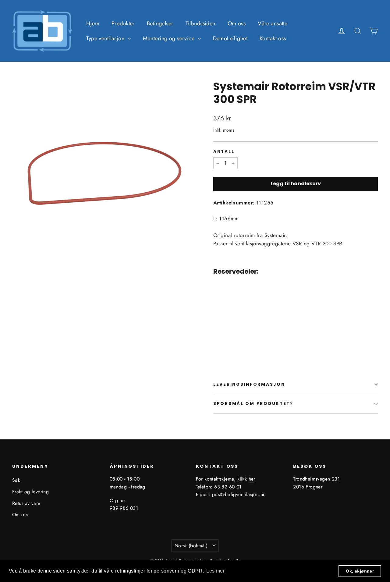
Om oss (237, 23)
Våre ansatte (272, 23)
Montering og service (169, 38)
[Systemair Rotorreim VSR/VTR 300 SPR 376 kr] (227, 314)
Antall (223, 151)
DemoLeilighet (230, 38)
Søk (16, 480)
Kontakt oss (273, 38)
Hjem (92, 23)
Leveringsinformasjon (249, 384)
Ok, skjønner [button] (360, 571)
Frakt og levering (30, 491)
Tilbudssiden (200, 23)
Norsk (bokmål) (191, 545)
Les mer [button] (215, 570)
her (252, 478)
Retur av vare (26, 503)
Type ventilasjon (106, 38)
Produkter (123, 23)
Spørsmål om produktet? (253, 403)
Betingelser (160, 23)
